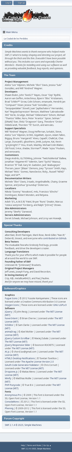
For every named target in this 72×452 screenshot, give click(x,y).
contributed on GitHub (54, 238)
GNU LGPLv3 (60, 305)
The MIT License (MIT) (16, 341)
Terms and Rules (34, 445)
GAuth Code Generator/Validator (22, 365)
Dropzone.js (11, 371)
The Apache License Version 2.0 (37, 361)
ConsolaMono (12, 401)
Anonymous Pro (13, 395)
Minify (8, 378)
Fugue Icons (11, 298)
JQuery (8, 311)
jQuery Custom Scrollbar (17, 338)
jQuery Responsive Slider (17, 345)
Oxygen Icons (12, 305)
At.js (7, 351)
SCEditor (9, 325)
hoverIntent (11, 318)
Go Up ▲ (47, 445)
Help (23, 445)
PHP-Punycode (12, 385)
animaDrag (10, 331)
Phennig (9, 408)
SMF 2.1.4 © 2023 (14, 425)
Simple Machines (33, 425)
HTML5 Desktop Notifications (20, 358)
